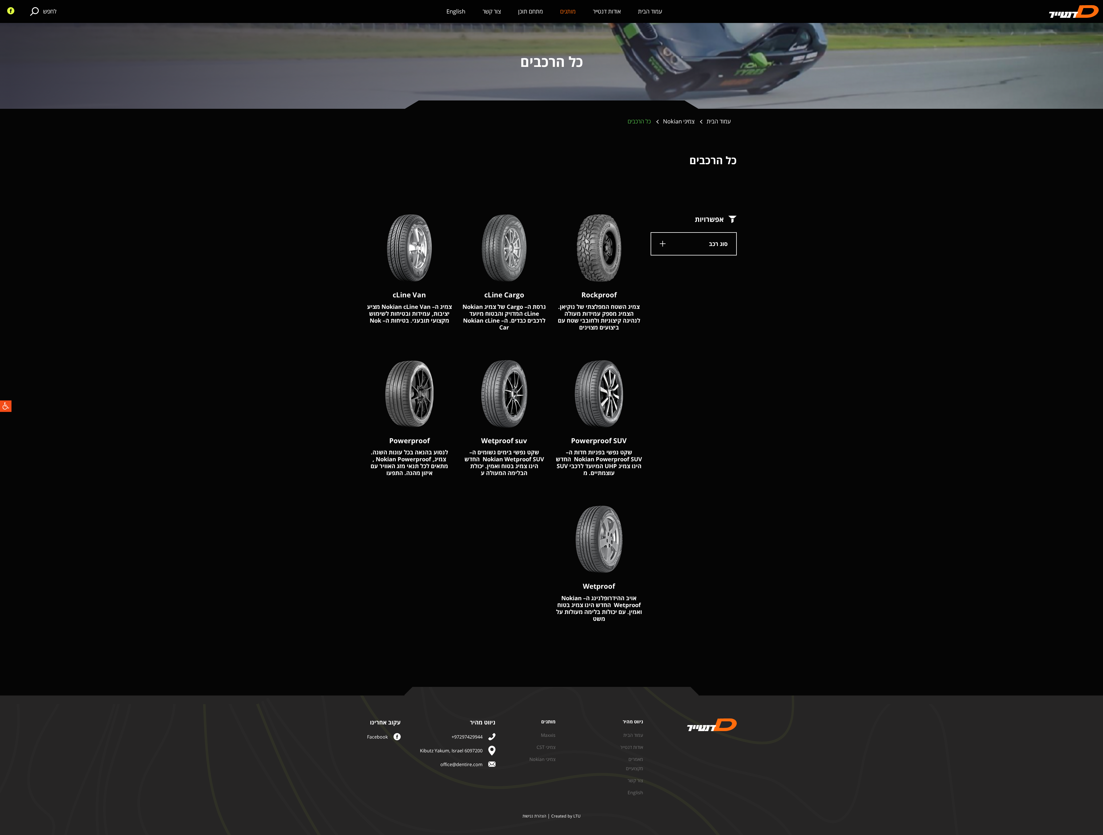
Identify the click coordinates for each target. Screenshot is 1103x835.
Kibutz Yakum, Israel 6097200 (451, 750)
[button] (5, 406)
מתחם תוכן (530, 11)
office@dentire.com (461, 764)
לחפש (50, 11)
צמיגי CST (546, 747)
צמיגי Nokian (542, 759)
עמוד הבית (650, 11)
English (455, 11)
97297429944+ (467, 737)
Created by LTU (566, 816)
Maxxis (548, 735)
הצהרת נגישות (534, 816)
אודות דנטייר (607, 11)
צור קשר (492, 11)
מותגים (568, 11)
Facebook (377, 737)
